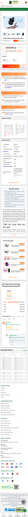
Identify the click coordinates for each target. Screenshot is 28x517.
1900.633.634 (4, 446)
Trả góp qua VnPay (5, 408)
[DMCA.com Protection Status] (20, 509)
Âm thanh (13, 9)
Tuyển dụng (3, 392)
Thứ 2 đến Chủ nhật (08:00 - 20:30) (9, 442)
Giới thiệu (3, 388)
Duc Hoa (13, 243)
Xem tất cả (25, 350)
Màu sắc (4, 56)
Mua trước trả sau (5, 403)
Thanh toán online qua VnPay (7, 410)
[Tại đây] (11, 114)
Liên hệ (2, 390)
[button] (24, 22)
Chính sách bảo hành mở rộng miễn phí (10, 427)
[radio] (5, 60)
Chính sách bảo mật (5, 421)
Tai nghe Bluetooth (20, 9)
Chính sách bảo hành (6, 423)
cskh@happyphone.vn (6, 457)
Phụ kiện (8, 9)
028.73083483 (4, 449)
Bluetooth (5, 151)
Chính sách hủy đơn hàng (7, 432)
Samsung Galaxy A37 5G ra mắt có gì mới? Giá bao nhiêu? (18, 246)
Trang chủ (4, 9)
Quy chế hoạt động (5, 395)
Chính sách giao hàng (6, 430)
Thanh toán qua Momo (6, 412)
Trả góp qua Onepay (5, 405)
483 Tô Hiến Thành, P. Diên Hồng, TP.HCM (11, 453)
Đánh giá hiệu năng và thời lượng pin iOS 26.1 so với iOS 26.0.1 (17, 271)
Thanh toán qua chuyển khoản (8, 414)
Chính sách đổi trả (5, 425)
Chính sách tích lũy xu (6, 434)
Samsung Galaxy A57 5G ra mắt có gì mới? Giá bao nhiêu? (18, 252)
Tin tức (2, 397)
